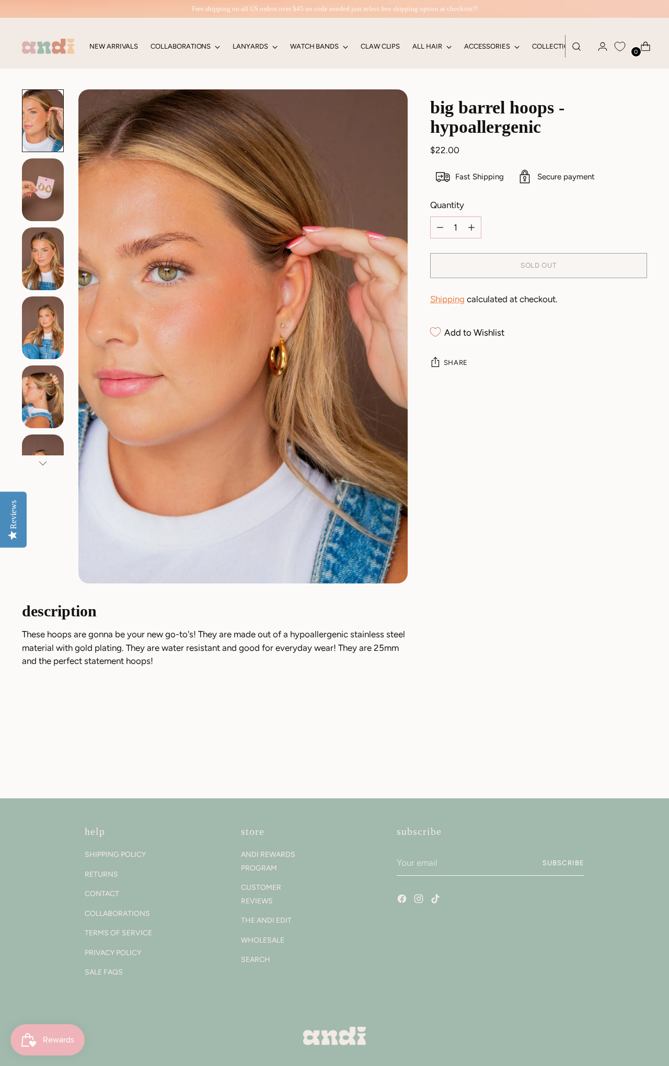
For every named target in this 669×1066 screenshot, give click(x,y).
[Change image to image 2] (43, 189)
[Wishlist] (620, 46)
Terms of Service (118, 933)
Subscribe (563, 862)
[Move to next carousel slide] (638, 762)
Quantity (447, 205)
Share (456, 362)
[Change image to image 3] (43, 258)
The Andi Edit (266, 920)
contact (102, 893)
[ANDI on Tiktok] (436, 900)
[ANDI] (48, 46)
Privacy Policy (113, 952)
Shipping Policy (115, 854)
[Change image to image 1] (43, 120)
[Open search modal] (576, 46)
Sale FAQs (104, 972)
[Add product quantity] (440, 227)
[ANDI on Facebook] (403, 900)
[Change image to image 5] (43, 396)
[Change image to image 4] (43, 327)
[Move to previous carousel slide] (614, 763)
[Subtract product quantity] (471, 227)
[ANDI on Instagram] (419, 900)
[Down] (43, 463)
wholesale (262, 940)
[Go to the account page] (598, 46)
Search (255, 959)
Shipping (447, 299)
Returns (101, 874)
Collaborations (117, 913)
